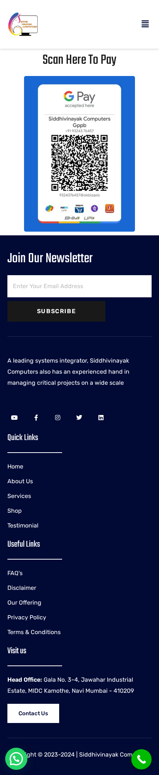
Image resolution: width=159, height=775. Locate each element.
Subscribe (56, 311)
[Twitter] (79, 418)
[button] (145, 24)
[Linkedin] (101, 418)
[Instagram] (58, 418)
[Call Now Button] (141, 759)
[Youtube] (14, 418)
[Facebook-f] (36, 418)
